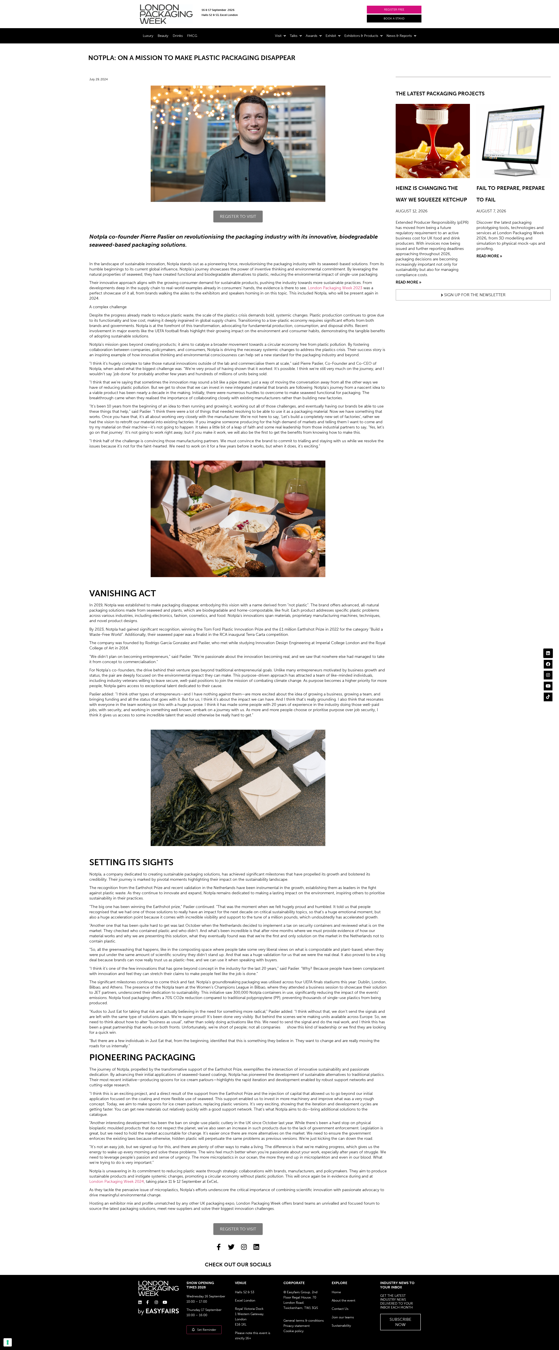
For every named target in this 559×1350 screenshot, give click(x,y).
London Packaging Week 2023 (335, 287)
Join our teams (343, 1317)
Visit (278, 36)
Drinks (178, 36)
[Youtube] (548, 686)
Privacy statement (296, 1326)
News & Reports (399, 36)
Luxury (148, 36)
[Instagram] (548, 675)
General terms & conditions (303, 1320)
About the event (343, 1300)
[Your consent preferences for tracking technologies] (7, 1342)
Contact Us (340, 1309)
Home (336, 1292)
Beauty (163, 36)
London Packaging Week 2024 (116, 1181)
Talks (293, 36)
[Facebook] (548, 664)
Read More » (408, 282)
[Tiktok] (548, 697)
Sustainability (341, 1326)
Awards (311, 36)
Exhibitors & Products (361, 36)
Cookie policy (293, 1331)
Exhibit (331, 36)
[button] (394, 10)
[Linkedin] (548, 653)
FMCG (192, 36)
